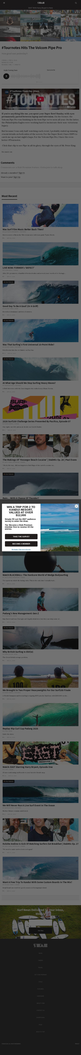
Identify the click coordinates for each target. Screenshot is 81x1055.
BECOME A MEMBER (21, 544)
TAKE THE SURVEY (21, 537)
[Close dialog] (76, 506)
